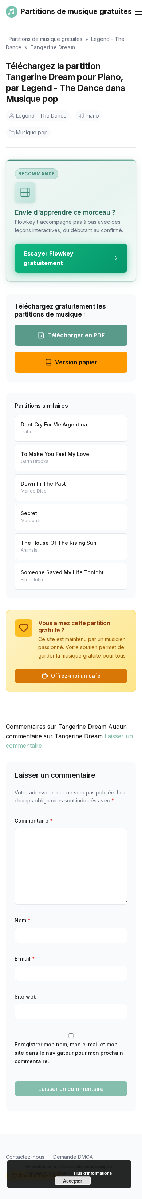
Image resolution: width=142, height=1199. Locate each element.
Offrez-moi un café (75, 676)
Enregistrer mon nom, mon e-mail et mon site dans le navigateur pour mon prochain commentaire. (69, 1052)
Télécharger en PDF (76, 335)
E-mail (25, 958)
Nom (23, 920)
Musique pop (32, 132)
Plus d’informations (93, 1173)
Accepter (72, 1180)
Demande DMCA (73, 1157)
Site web (26, 996)
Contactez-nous (25, 1157)
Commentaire (34, 820)
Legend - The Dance (41, 115)
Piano (92, 115)
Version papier (76, 362)
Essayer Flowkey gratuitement (49, 258)
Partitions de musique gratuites (45, 39)
